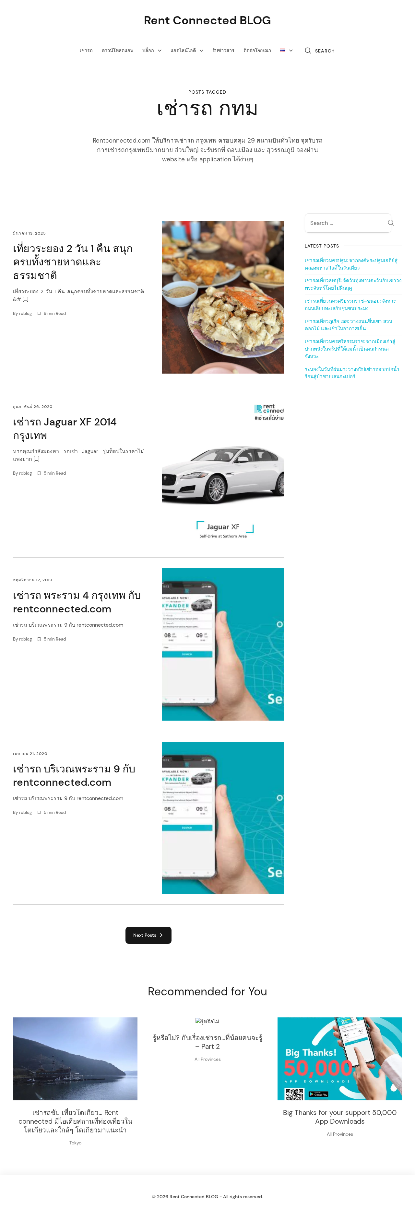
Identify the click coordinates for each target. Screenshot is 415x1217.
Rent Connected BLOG (207, 20)
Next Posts (146, 935)
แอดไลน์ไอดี (183, 50)
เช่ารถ (86, 50)
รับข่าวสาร (223, 50)
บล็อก (148, 50)
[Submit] (391, 223)
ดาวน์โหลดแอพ (117, 50)
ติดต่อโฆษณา (257, 50)
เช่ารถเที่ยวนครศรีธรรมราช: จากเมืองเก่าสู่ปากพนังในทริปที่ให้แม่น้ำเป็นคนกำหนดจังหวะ (350, 349)
